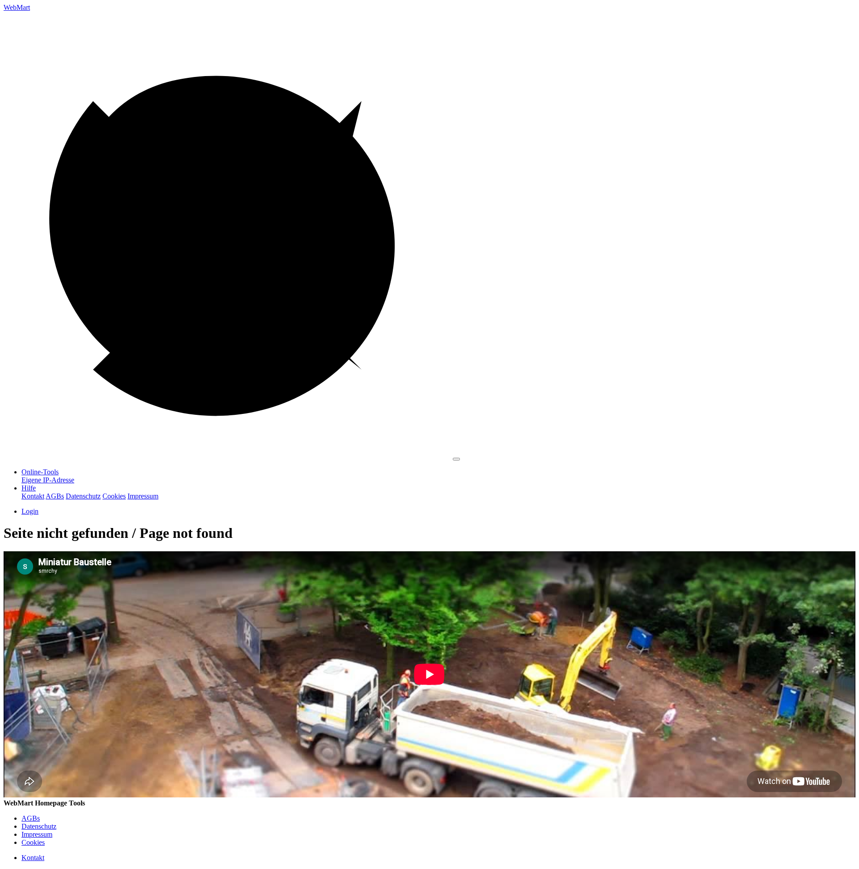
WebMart (17, 7)
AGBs (55, 496)
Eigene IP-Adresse (47, 480)
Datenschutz (83, 496)
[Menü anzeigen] (456, 459)
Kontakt (32, 496)
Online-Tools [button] (40, 472)
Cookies (114, 496)
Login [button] (29, 511)
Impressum (143, 496)
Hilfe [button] (28, 488)
